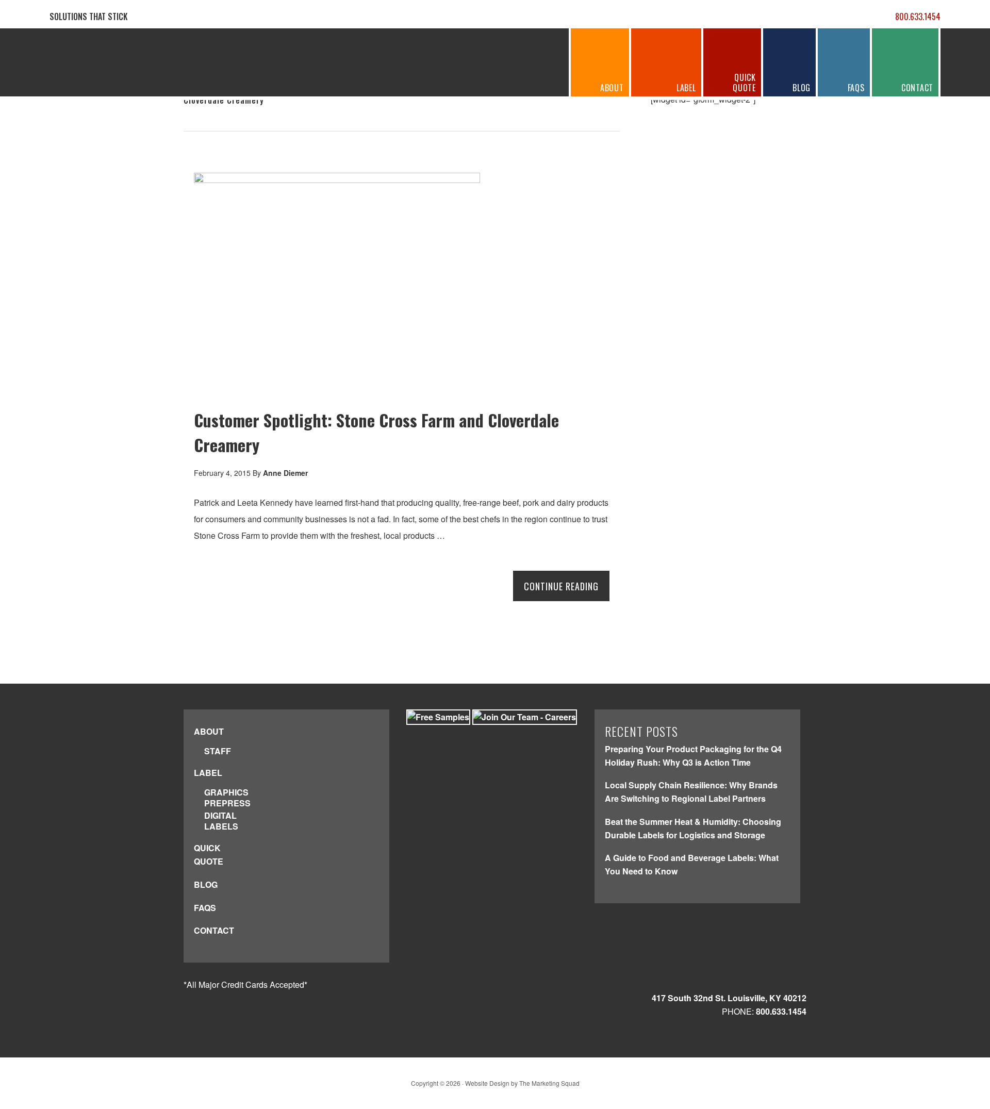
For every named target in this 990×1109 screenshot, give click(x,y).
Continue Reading (561, 586)
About (209, 731)
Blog (206, 884)
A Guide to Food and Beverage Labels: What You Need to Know (692, 864)
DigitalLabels (221, 821)
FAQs (205, 908)
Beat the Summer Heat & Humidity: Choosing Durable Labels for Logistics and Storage (693, 828)
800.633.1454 (917, 16)
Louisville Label (117, 62)
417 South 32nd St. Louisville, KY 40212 (729, 998)
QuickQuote (208, 854)
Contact (214, 930)
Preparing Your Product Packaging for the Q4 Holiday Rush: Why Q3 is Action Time (693, 755)
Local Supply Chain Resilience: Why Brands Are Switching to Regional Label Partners (691, 791)
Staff (217, 751)
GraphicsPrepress (227, 798)
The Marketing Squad (549, 1083)
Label (208, 773)
